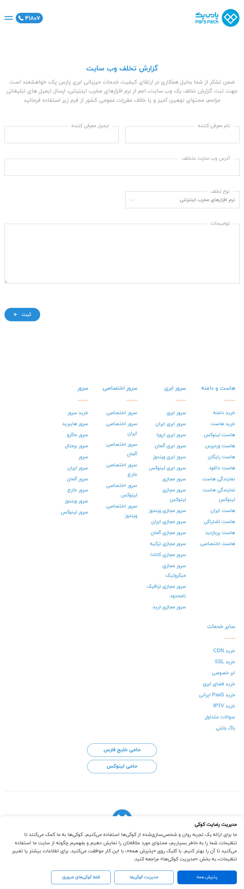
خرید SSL (225, 662)
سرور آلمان (77, 479)
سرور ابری (176, 413)
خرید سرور (78, 413)
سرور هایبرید (75, 424)
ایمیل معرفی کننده (90, 126)
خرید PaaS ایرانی (217, 695)
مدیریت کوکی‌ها (144, 877)
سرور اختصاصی (121, 413)
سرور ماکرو (77, 435)
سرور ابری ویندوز (169, 457)
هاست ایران (222, 510)
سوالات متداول (220, 717)
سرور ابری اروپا (171, 435)
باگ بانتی (225, 728)
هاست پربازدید (220, 533)
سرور (83, 457)
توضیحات (220, 223)
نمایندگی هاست (218, 479)
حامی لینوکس (122, 766)
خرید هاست (223, 424)
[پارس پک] (216, 18)
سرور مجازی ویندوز (167, 510)
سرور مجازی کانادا (168, 555)
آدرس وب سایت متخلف (206, 158)
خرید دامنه (224, 413)
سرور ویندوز (76, 501)
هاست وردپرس (220, 446)
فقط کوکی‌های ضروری (81, 877)
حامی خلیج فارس (122, 750)
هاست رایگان (221, 457)
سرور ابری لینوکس (167, 468)
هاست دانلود (222, 468)
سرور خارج (78, 490)
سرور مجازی (174, 479)
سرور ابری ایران (170, 424)
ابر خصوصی (223, 673)
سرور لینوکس (74, 512)
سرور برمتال (76, 446)
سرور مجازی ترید (169, 607)
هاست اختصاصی (217, 544)
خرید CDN (224, 651)
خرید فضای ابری (219, 684)
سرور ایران (77, 468)
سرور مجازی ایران (168, 521)
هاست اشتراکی (219, 521)
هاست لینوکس (219, 435)
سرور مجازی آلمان (168, 533)
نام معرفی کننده (214, 126)
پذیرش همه (207, 877)
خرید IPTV (224, 706)
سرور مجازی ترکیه (168, 544)
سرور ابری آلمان (170, 446)
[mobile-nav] (8, 18)
